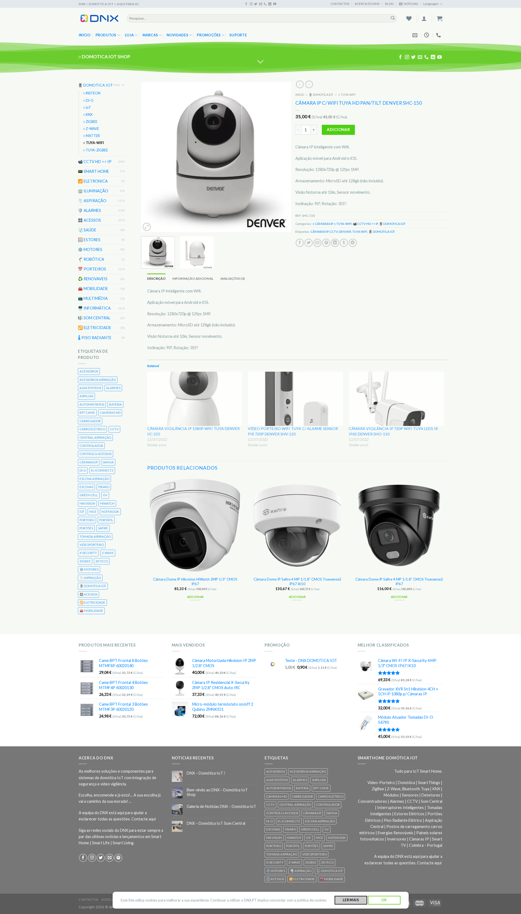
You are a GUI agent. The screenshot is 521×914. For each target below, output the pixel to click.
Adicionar (338, 129)
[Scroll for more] (260, 62)
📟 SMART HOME (93, 171)
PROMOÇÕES (209, 35)
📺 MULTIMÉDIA (93, 298)
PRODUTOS (106, 35)
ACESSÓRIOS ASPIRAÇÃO (98, 379)
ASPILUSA (86, 396)
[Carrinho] (439, 18)
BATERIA (115, 404)
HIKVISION (87, 503)
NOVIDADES (177, 35)
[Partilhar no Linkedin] (335, 243)
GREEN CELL (89, 495)
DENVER (345, 231)
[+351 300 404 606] (439, 35)
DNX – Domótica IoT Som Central (216, 823)
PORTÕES (86, 528)
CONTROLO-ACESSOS (96, 454)
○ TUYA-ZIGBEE (95, 150)
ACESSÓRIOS (89, 371)
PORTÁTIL (106, 520)
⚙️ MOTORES (90, 249)
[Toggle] (123, 85)
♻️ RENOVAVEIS (92, 278)
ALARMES (113, 388)
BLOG (389, 3)
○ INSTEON (91, 93)
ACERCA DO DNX (367, 3)
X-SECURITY (88, 553)
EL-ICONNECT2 (102, 470)
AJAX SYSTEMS (90, 388)
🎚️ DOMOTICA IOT (95, 85)
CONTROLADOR (91, 445)
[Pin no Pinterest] (326, 243)
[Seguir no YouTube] (274, 4)
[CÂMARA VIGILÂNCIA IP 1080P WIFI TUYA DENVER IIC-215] (195, 399)
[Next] (281, 157)
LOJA (129, 35)
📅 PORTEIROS (92, 269)
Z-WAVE (108, 553)
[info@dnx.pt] (415, 35)
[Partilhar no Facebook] (300, 243)
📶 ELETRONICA (93, 181)
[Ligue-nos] (265, 4)
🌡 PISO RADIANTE (95, 337)
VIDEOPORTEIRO (92, 544)
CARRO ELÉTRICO (92, 429)
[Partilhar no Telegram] (353, 243)
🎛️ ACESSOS (89, 220)
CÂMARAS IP (89, 462)
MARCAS (150, 35)
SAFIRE (103, 528)
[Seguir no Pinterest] (118, 858)
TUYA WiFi (359, 231)
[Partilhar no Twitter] (309, 243)
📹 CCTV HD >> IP (95, 161)
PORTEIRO (87, 520)
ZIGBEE (85, 561)
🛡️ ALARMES (89, 210)
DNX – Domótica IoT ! (206, 773)
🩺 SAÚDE (87, 230)
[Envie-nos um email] (260, 4)
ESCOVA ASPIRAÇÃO (94, 478)
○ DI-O (88, 100)
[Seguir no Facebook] (246, 4)
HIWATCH (107, 503)
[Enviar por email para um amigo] (317, 243)
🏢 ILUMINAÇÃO (93, 191)
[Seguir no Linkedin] (269, 4)
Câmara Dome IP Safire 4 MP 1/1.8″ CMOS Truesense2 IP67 (399, 581)
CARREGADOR (90, 421)
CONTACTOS (340, 3)
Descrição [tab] (156, 278)
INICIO (300, 94)
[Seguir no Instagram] (251, 4)
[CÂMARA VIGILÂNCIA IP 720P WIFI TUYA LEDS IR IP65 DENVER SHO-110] (396, 399)
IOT (82, 511)
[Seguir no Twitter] (255, 4)
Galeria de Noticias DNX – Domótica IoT (221, 806)
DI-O (83, 470)
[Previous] (151, 157)
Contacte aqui (143, 819)
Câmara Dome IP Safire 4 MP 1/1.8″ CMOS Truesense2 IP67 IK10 (297, 581)
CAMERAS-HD (110, 412)
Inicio (85, 35)
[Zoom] (147, 227)
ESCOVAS (86, 487)
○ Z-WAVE (91, 129)
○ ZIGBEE (90, 122)
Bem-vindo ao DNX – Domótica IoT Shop (217, 792)
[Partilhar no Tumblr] (344, 243)
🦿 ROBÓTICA (91, 259)
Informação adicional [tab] (193, 278)
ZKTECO (102, 561)
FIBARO (103, 487)
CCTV (114, 429)
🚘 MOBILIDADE (93, 288)
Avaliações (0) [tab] (232, 278)
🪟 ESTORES (89, 239)
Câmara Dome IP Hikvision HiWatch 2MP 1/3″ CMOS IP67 (195, 581)
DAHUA (108, 462)
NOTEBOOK (110, 511)
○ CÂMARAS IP (323, 223)
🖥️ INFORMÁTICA (94, 308)
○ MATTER (91, 136)
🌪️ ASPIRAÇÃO (92, 200)
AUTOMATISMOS (92, 404)
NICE (93, 511)
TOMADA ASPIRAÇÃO (95, 536)
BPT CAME (87, 412)
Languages (431, 3)
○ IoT (87, 108)
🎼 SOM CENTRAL (94, 318)
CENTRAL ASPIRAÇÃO (95, 437)
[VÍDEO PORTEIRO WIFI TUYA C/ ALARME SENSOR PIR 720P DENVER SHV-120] (296, 399)
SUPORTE (238, 35)
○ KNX (88, 115)
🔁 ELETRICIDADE (94, 327)
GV (105, 495)
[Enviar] (393, 18)
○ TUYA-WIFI (93, 143)
